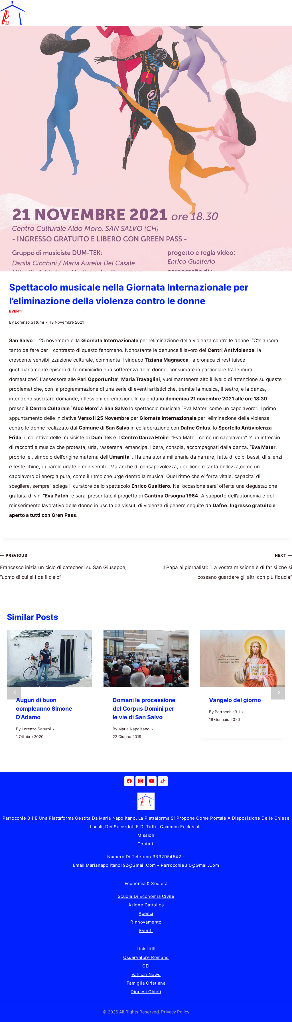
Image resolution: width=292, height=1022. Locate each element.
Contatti (146, 843)
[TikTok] (163, 781)
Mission (145, 835)
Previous (14, 692)
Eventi (16, 311)
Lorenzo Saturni (29, 322)
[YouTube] (152, 781)
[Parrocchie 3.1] (12, 12)
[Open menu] (286, 12)
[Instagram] (140, 781)
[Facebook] (129, 781)
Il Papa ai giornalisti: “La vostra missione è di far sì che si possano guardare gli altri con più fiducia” (227, 566)
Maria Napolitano (133, 729)
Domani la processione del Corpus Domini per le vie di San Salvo (144, 709)
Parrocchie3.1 (227, 711)
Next (278, 692)
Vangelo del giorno (235, 700)
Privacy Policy (175, 1012)
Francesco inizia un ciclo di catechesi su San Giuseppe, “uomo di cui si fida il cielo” (63, 566)
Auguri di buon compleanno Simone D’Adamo (44, 709)
